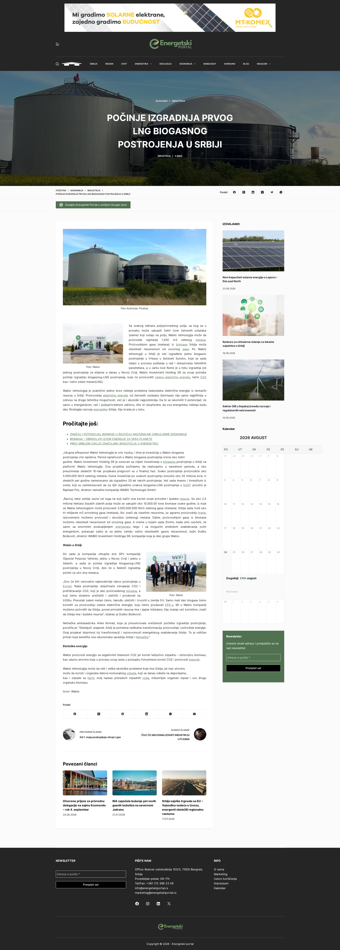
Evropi (67, 586)
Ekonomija (186, 63)
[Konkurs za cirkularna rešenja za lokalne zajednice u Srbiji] (253, 315)
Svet (124, 63)
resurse (184, 498)
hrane (202, 512)
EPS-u (169, 605)
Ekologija (166, 63)
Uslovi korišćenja (225, 878)
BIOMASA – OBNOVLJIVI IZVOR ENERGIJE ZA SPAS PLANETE (111, 439)
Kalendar (220, 888)
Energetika (141, 63)
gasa (185, 349)
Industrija (178, 101)
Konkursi (229, 63)
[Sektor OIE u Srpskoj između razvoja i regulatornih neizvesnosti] (253, 380)
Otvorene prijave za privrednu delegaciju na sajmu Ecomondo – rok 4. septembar (84, 805)
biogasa (131, 591)
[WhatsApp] (281, 192)
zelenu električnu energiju (172, 377)
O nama (219, 869)
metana (201, 340)
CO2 (203, 377)
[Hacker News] (262, 192)
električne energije (115, 395)
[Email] (194, 714)
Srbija (93, 63)
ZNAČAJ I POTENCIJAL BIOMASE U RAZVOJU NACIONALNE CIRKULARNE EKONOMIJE (128, 434)
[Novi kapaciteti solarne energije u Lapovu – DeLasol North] (253, 250)
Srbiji (186, 485)
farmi (90, 678)
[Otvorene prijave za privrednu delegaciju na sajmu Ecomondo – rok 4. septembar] (85, 782)
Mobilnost (209, 63)
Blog (246, 63)
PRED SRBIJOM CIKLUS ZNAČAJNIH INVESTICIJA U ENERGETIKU (114, 443)
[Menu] (57, 44)
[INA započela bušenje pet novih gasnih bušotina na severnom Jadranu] (134, 782)
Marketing (220, 874)
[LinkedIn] (253, 192)
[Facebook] (234, 192)
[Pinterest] (123, 714)
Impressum (221, 883)
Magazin (262, 63)
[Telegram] (271, 192)
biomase (181, 344)
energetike (101, 409)
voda (145, 678)
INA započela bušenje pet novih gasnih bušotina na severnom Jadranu (134, 805)
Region (109, 63)
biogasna (169, 462)
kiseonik (194, 659)
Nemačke (142, 637)
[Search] (57, 63)
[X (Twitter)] (243, 192)
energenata (123, 526)
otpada (131, 673)
